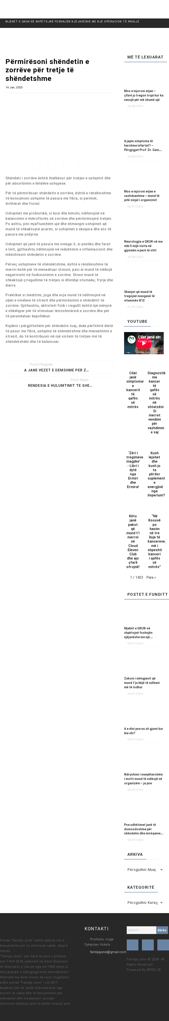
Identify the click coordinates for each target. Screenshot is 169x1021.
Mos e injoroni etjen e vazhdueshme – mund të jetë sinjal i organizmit (142, 196)
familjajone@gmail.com (108, 952)
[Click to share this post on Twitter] (51, 166)
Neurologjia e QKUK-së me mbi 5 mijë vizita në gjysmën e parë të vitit (143, 246)
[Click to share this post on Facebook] (36, 166)
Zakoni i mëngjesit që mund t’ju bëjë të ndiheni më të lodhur (142, 683)
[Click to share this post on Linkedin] (82, 166)
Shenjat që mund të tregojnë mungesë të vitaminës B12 (139, 296)
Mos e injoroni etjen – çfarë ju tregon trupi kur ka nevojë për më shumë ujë (143, 95)
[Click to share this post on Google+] (67, 166)
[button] (133, 386)
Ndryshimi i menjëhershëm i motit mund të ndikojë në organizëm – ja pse (143, 779)
